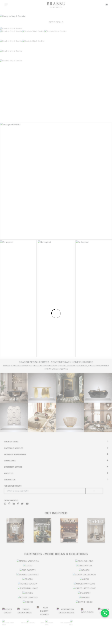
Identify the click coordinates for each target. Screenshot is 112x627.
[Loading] (56, 313)
